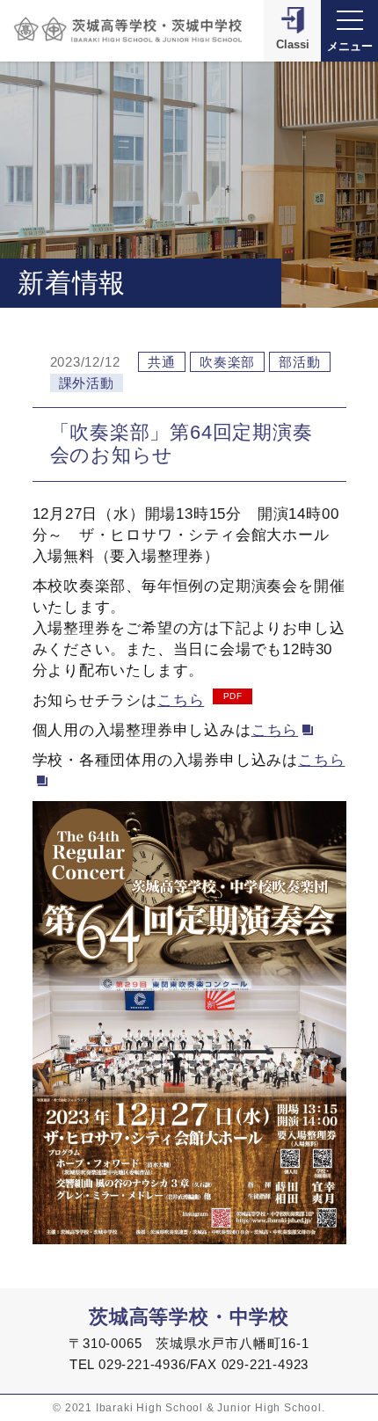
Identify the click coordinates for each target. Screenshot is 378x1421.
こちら (180, 700)
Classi (292, 44)
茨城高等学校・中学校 (189, 1317)
